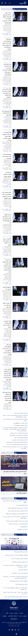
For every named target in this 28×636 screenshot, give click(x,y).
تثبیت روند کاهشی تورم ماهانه (20, 552)
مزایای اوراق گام (23, 527)
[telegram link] (18, 629)
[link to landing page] (19, 2)
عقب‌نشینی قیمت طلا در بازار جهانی (19, 440)
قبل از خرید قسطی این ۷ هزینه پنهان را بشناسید (17, 508)
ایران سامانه (11, 626)
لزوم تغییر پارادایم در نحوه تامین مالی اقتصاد (17, 524)
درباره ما (15, 613)
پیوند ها (11, 613)
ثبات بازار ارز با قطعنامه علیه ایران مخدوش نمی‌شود (7, 174)
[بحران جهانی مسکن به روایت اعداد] (14, 543)
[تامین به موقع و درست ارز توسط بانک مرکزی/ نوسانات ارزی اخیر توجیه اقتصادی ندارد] (20, 223)
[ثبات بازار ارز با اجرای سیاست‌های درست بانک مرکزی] (20, 310)
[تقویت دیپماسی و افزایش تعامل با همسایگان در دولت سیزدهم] (20, 330)
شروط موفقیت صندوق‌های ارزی (20, 425)
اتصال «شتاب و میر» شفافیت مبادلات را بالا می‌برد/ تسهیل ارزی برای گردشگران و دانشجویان (6, 93)
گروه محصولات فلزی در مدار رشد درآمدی (18, 433)
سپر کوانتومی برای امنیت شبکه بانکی (19, 562)
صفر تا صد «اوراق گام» (22, 529)
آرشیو (7, 613)
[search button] (5, 3)
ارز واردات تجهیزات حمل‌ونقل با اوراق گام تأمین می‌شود (15, 596)
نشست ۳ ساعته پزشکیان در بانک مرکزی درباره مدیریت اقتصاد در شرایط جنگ (14, 566)
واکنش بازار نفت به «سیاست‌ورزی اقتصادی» (17, 581)
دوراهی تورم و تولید (22, 570)
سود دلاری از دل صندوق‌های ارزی (19, 423)
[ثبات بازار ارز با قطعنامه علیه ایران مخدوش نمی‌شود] (20, 179)
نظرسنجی (5, 616)
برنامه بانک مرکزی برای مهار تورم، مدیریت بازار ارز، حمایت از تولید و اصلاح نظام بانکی (14, 416)
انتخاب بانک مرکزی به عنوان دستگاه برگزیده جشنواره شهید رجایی (14, 593)
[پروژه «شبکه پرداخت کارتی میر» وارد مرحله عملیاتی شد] (20, 161)
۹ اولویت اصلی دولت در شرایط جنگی (19, 573)
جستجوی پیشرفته (14, 619)
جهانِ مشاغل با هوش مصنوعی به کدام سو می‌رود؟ (16, 442)
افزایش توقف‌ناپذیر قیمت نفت (20, 437)
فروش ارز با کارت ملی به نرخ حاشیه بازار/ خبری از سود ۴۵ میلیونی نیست (14, 447)
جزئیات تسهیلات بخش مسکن (20, 413)
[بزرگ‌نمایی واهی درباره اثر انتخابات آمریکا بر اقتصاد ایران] (20, 119)
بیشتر (3, 453)
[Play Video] (14, 462)
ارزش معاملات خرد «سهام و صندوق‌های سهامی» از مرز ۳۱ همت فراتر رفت (14, 588)
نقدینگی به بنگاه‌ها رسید (21, 493)
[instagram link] (12, 629)
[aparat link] (15, 629)
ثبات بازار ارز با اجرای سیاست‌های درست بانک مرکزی (7, 305)
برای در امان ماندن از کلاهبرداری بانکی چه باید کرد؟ (16, 521)
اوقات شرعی (10, 616)
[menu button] (2, 3)
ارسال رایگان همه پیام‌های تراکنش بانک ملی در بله (16, 444)
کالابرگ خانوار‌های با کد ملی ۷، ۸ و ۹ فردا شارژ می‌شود (15, 555)
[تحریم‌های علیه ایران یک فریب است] (20, 293)
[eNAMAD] (14, 634)
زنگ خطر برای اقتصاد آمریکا (21, 584)
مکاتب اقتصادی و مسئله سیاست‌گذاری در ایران (17, 511)
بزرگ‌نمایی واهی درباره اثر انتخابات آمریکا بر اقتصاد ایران (6, 113)
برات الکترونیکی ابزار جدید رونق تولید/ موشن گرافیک (16, 514)
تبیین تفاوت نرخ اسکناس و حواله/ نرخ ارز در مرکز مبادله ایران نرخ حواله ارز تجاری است (14, 577)
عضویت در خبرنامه (22, 616)
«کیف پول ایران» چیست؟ (21, 505)
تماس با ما (21, 613)
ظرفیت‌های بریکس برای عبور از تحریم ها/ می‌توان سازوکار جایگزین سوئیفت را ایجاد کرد (6, 136)
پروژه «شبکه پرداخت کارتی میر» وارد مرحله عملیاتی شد (7, 156)
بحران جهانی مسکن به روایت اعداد (18, 548)
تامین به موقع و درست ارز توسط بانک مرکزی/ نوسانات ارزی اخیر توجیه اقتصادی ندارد (6, 218)
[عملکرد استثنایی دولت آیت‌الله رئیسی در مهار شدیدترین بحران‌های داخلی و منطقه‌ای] (20, 200)
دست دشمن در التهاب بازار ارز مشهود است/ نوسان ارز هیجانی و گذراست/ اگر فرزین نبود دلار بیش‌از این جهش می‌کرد (7, 266)
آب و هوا (15, 616)
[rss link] (9, 629)
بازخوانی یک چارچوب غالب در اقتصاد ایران (18, 435)
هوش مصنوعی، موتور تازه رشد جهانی (18, 558)
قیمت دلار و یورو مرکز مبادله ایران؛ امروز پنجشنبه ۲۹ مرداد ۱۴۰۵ (14, 420)
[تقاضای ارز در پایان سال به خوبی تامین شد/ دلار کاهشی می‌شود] (20, 246)
